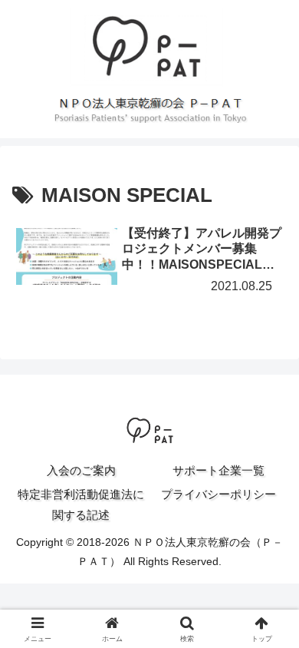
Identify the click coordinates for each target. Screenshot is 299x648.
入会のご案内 (81, 470)
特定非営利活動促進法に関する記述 (81, 504)
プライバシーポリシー (218, 494)
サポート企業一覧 (218, 470)
